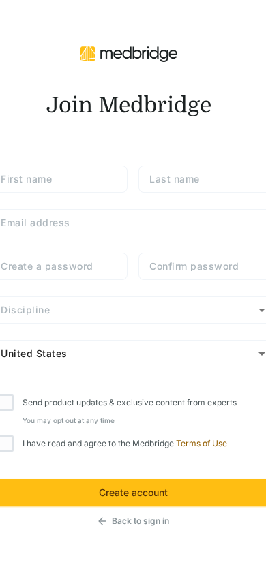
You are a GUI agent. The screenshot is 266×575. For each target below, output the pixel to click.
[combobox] (133, 310)
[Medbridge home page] (128, 53)
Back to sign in (140, 521)
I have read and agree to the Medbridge (125, 443)
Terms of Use (201, 443)
